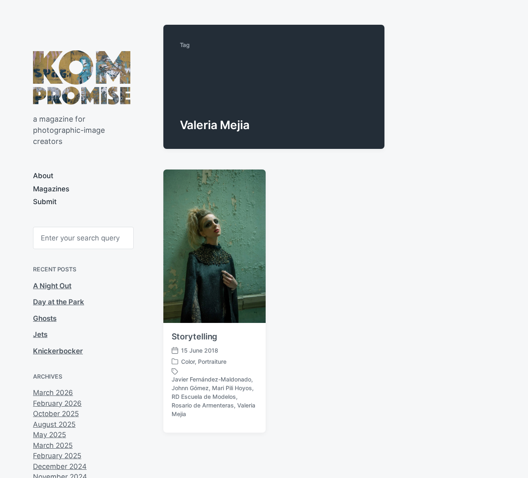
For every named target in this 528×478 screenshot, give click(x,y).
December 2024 (60, 466)
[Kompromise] (81, 77)
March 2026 (53, 393)
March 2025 (53, 445)
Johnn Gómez (190, 387)
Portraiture (212, 361)
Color (188, 361)
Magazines (51, 189)
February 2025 (57, 456)
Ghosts (45, 318)
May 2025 (49, 435)
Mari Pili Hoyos (232, 387)
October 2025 (56, 414)
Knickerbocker (58, 351)
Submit (45, 202)
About (43, 176)
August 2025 (54, 424)
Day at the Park (58, 302)
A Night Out (52, 286)
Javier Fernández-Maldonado (211, 379)
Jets (40, 334)
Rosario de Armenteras (203, 405)
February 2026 (57, 403)
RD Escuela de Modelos (204, 396)
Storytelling (195, 336)
